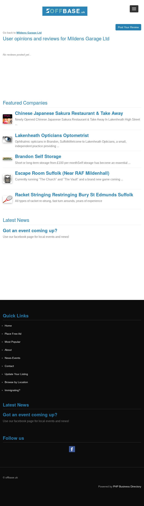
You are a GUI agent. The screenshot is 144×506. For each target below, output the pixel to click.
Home (8, 325)
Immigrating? (12, 390)
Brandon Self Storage (38, 156)
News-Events (12, 357)
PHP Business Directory (127, 486)
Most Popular (12, 341)
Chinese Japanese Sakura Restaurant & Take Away (69, 113)
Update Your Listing (16, 374)
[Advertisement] (72, 273)
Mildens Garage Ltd (29, 32)
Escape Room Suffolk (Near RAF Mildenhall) (62, 173)
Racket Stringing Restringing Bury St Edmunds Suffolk (74, 194)
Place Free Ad (13, 333)
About (8, 349)
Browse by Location (16, 382)
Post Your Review (128, 27)
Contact (9, 365)
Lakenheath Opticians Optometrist (52, 135)
